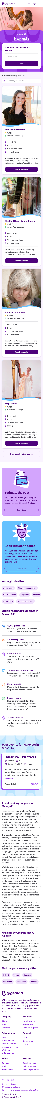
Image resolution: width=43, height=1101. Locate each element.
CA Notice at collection (11, 1087)
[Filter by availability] (24, 81)
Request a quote (30, 1027)
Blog (4, 1024)
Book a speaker (9, 1044)
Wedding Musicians (25, 601)
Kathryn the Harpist (15, 129)
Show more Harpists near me (21, 454)
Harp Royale (11, 403)
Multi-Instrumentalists (27, 588)
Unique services (30, 1066)
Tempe (16, 975)
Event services (29, 1063)
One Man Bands (9, 595)
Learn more (21, 569)
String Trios (8, 601)
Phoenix (34, 982)
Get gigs (5, 1063)
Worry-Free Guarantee (15, 556)
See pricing (21, 510)
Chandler (27, 975)
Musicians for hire (10, 1047)
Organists (25, 595)
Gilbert (6, 975)
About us (6, 1021)
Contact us (28, 1041)
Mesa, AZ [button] (22, 34)
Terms (4, 1084)
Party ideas (28, 1024)
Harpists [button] (21, 38)
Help (25, 1038)
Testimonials (7, 1069)
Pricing (5, 1066)
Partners (6, 1027)
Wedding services (31, 1069)
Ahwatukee (21, 982)
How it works (29, 1021)
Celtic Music (8, 588)
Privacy (13, 1084)
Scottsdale (7, 982)
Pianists (36, 595)
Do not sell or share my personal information (20, 1090)
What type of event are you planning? (17, 48)
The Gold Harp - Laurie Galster (20, 221)
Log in (25, 1044)
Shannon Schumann (15, 312)
